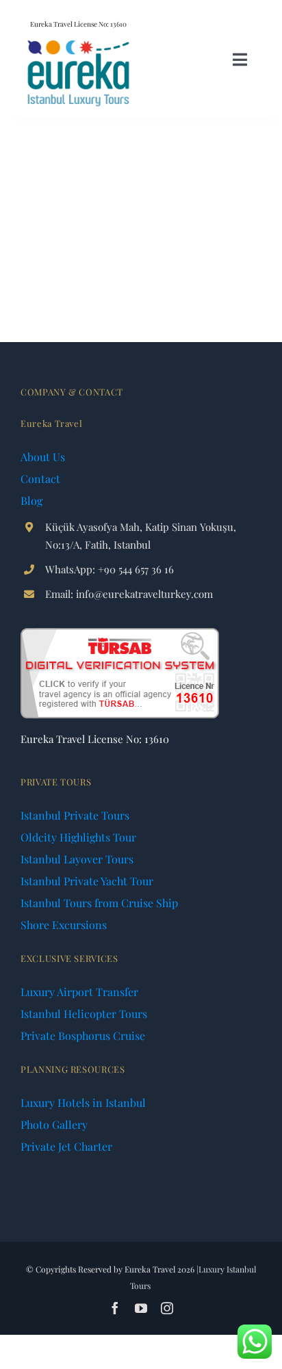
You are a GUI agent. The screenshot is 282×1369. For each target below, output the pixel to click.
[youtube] (141, 1308)
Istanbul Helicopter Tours (84, 1013)
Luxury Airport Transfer (79, 992)
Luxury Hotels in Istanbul (83, 1102)
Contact (40, 478)
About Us (43, 456)
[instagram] (167, 1308)
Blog (31, 500)
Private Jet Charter (66, 1146)
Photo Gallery (54, 1124)
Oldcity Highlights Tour (78, 837)
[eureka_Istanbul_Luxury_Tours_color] (78, 43)
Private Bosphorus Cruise (83, 1035)
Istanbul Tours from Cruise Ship (99, 903)
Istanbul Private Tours (75, 815)
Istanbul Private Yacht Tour (87, 881)
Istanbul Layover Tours (77, 859)
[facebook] (115, 1308)
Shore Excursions (64, 924)
